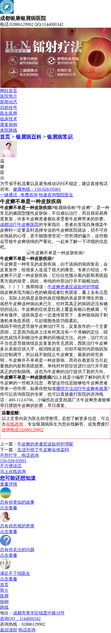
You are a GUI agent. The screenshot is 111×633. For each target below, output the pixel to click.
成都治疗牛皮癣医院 (19, 224)
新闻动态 (8, 102)
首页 (5, 137)
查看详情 (8, 484)
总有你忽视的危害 (17, 526)
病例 (4, 601)
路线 (4, 607)
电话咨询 (27, 630)
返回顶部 (8, 630)
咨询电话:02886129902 (23, 429)
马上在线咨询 (13, 471)
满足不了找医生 (15, 573)
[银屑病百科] (5, 521)
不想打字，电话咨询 (19, 455)
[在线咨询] (5, 568)
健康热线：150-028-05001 (37, 189)
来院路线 (8, 130)
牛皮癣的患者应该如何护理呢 (45, 444)
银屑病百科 (28, 137)
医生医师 (8, 113)
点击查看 (8, 508)
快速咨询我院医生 (56, 195)
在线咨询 (14, 424)
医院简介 (8, 96)
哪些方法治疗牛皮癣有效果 (82, 388)
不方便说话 (11, 466)
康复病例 (8, 124)
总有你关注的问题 (17, 549)
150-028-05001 (13, 460)
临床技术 (8, 119)
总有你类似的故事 (17, 502)
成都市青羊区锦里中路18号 (39, 613)
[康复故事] (5, 497)
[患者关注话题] (5, 544)
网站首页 (8, 90)
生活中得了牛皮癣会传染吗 (43, 449)
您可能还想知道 (18, 478)
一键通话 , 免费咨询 (19, 195)
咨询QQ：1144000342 (20, 618)
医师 (4, 596)
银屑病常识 (60, 137)
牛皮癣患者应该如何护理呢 (73, 286)
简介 (4, 590)
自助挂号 (8, 107)
